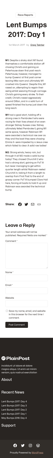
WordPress (37, 453)
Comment (11, 241)
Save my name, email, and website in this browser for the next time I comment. (27, 314)
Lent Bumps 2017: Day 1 (13, 414)
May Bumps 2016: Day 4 (14, 418)
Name (9, 272)
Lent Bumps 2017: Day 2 (14, 410)
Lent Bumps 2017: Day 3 (14, 406)
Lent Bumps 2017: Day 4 (14, 401)
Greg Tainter (37, 45)
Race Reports (25, 15)
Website (9, 298)
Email (9, 285)
